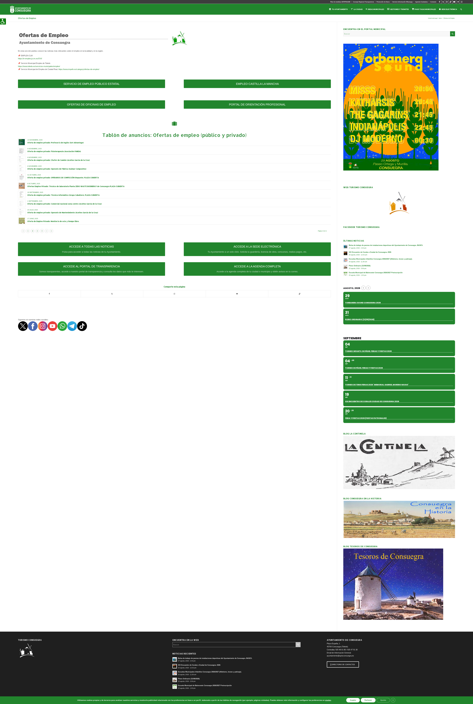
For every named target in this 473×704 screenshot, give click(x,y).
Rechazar (368, 700)
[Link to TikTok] (450, 2)
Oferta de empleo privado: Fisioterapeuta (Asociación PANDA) (54, 151)
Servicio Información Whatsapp (402, 2)
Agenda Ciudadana (421, 2)
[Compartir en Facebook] (49, 293)
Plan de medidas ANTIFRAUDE (340, 2)
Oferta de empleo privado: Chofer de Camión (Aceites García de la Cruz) (58, 160)
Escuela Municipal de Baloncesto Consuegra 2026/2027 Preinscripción (376, 273)
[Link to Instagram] (447, 2)
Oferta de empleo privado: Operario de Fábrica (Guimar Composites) (56, 169)
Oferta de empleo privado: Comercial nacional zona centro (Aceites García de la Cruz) (64, 204)
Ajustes (383, 700)
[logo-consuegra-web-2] (22, 9)
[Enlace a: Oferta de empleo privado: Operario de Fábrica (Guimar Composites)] (22, 168)
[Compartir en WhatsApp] (174, 293)
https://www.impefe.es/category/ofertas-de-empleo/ (78, 69)
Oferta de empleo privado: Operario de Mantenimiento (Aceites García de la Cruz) (62, 212)
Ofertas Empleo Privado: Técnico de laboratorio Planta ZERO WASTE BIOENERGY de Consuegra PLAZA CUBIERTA (75, 186)
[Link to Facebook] (439, 2)
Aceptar (353, 700)
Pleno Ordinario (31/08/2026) (359, 266)
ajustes (328, 700)
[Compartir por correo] (237, 293)
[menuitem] (340, 1)
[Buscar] (461, 9)
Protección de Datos (383, 2)
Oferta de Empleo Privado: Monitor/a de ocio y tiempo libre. (53, 221)
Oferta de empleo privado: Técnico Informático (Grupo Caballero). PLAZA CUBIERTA (63, 195)
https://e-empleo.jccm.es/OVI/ (30, 58)
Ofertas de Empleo (27, 18)
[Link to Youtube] (454, 2)
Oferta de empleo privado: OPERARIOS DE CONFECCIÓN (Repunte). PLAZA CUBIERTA (63, 178)
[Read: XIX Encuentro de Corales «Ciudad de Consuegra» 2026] (345, 253)
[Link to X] (443, 2)
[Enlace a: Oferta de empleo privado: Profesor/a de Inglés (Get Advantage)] (22, 142)
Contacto (433, 2)
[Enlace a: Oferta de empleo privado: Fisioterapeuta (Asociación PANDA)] (22, 151)
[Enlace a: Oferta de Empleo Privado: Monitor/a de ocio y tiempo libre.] (22, 221)
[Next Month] (368, 288)
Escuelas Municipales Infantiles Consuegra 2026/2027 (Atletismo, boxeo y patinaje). (380, 259)
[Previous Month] (363, 288)
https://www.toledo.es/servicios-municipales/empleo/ (39, 66)
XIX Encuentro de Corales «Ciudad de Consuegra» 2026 (370, 252)
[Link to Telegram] (458, 2)
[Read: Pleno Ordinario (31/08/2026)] (345, 267)
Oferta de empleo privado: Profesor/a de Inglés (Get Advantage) (55, 143)
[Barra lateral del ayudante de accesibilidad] (3, 21)
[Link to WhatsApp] (462, 2)
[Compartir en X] (112, 293)
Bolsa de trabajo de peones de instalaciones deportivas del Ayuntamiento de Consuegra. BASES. (386, 245)
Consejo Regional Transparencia (363, 2)
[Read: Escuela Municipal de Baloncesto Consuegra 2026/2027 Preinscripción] (345, 274)
